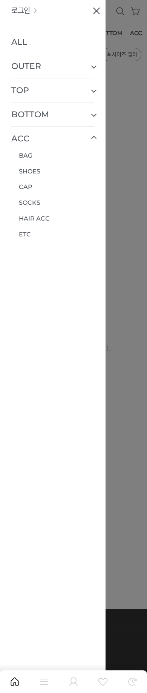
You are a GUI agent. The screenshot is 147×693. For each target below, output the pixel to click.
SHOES (29, 171)
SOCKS (29, 202)
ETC (25, 234)
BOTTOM (30, 114)
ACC (20, 138)
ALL (19, 42)
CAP (25, 186)
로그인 (20, 11)
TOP (20, 90)
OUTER (26, 66)
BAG (25, 155)
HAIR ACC (34, 218)
